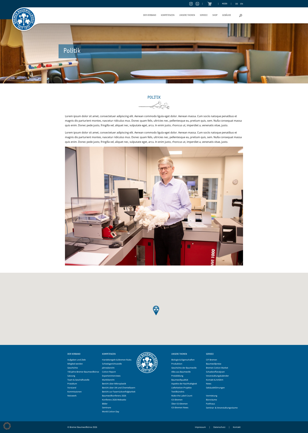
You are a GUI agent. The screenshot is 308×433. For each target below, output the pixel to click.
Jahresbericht (108, 367)
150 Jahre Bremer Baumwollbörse (83, 371)
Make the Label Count (181, 395)
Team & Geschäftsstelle (78, 379)
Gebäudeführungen (215, 387)
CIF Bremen (211, 359)
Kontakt (237, 427)
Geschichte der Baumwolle (184, 367)
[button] (7, 426)
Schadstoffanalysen (215, 371)
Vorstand (71, 387)
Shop (214, 15)
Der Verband (149, 15)
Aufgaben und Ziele (76, 359)
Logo (154, 354)
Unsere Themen (187, 15)
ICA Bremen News (179, 407)
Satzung (71, 375)
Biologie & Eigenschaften (183, 359)
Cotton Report (109, 371)
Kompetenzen (168, 15)
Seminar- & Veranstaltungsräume (222, 407)
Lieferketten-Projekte (181, 387)
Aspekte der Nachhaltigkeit (184, 383)
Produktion (176, 363)
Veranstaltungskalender (217, 375)
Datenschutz (219, 427)
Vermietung (211, 395)
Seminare (106, 407)
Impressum (200, 427)
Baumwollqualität (179, 379)
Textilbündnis (177, 391)
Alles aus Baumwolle (181, 371)
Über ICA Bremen (179, 403)
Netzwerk (72, 395)
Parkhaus (210, 403)
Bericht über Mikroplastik (114, 383)
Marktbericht (108, 379)
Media (224, 3)
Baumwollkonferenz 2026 (114, 395)
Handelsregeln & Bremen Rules (116, 359)
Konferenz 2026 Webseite (114, 399)
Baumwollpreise (213, 363)
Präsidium (72, 383)
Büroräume (211, 399)
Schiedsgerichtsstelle (112, 363)
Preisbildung (177, 375)
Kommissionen (74, 391)
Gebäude (226, 15)
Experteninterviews (111, 375)
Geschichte (72, 367)
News (208, 383)
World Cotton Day (110, 411)
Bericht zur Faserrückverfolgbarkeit (118, 391)
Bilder (104, 403)
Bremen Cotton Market (217, 367)
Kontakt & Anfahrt (214, 379)
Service (204, 15)
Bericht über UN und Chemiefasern (118, 387)
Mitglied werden (75, 363)
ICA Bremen (177, 399)
